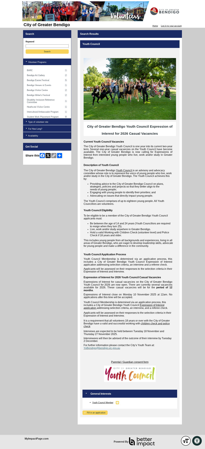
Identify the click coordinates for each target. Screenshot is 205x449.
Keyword (30, 41)
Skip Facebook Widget (35, 161)
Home (155, 26)
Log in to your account (171, 26)
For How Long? (35, 129)
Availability (33, 136)
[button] (47, 51)
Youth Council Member (102, 402)
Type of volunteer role (38, 122)
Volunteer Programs (37, 62)
